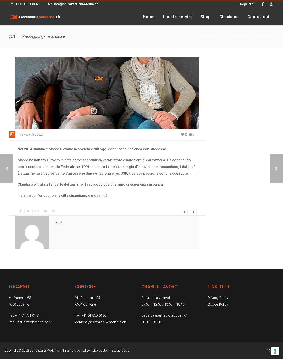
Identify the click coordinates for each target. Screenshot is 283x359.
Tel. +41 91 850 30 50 (90, 315)
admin (59, 222)
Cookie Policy (218, 304)
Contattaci (258, 16)
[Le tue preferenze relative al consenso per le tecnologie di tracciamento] (275, 351)
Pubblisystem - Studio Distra (110, 350)
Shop (206, 16)
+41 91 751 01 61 (28, 4)
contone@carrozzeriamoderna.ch (100, 322)
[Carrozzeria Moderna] (35, 17)
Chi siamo (229, 16)
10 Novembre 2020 (31, 134)
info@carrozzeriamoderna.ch (76, 4)
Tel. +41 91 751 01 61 (24, 315)
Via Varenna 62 (20, 298)
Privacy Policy (218, 298)
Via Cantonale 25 (87, 298)
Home (149, 16)
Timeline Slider (206, 36)
